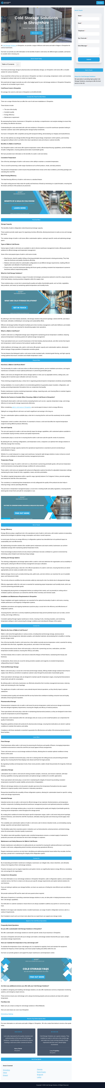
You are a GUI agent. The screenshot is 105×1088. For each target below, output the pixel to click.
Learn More (36, 737)
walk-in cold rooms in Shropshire (21, 407)
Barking (11, 1014)
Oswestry (39, 1069)
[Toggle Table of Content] (17, 64)
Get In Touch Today (36, 58)
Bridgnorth (40, 1074)
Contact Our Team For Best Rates (36, 96)
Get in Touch (36, 525)
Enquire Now (36, 360)
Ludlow (39, 1077)
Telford (5, 1072)
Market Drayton (41, 1072)
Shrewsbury (4, 1014)
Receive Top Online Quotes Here (36, 1018)
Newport (5, 1075)
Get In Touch (88, 70)
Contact (100, 2)
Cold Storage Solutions (9, 45)
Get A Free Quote (36, 1059)
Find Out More (36, 219)
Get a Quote (35, 33)
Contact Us (36, 625)
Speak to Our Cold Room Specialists (36, 920)
